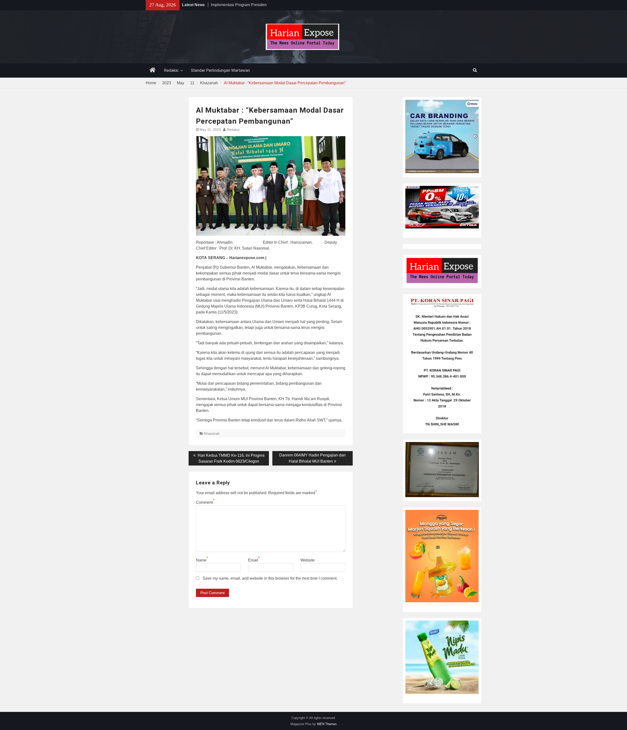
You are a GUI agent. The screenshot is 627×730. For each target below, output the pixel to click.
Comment (204, 502)
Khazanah (212, 433)
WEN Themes (327, 724)
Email (253, 560)
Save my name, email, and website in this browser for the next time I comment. (270, 578)
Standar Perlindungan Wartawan (220, 70)
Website (308, 560)
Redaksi (171, 70)
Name (201, 560)
